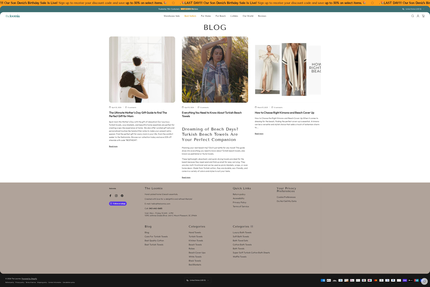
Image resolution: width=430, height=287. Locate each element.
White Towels (195, 256)
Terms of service (31, 282)
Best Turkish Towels (154, 244)
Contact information (54, 282)
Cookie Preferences (286, 197)
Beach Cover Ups (197, 252)
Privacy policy (19, 282)
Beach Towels (195, 244)
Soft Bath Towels (241, 236)
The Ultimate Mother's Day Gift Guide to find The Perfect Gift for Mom (138, 114)
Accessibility (238, 198)
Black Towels (195, 260)
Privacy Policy (239, 202)
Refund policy (9, 282)
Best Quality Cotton (154, 240)
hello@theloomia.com (160, 203)
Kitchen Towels (196, 240)
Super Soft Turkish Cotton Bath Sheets (251, 252)
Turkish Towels (196, 236)
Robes (192, 248)
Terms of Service (241, 206)
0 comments (132, 107)
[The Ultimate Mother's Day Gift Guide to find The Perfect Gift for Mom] (142, 69)
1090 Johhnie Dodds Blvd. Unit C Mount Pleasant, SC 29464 (171, 215)
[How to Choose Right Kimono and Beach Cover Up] (288, 69)
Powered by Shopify (29, 279)
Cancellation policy (69, 282)
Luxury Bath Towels (242, 232)
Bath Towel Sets (240, 240)
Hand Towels (195, 232)
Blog (147, 232)
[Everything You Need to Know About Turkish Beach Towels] (215, 69)
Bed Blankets (195, 264)
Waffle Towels (239, 256)
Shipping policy (42, 282)
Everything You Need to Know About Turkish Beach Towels (212, 114)
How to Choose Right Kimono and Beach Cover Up (284, 112)
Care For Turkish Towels (156, 236)
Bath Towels (238, 248)
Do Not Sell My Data (286, 201)
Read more (113, 146)
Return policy (239, 194)
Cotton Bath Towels (242, 244)
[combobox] (413, 9)
